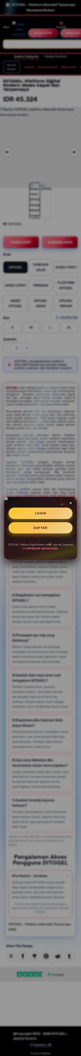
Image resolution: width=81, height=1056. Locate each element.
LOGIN (40, 513)
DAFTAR (40, 527)
